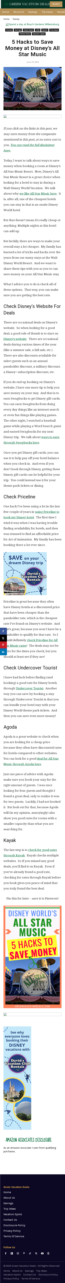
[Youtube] (42, 1253)
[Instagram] (18, 1253)
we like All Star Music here (38, 193)
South (44, 30)
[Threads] (48, 1253)
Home (6, 19)
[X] (36, 1253)
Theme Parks (25, 34)
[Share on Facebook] (3, 631)
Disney (16, 19)
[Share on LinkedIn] (3, 651)
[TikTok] (30, 1253)
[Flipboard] (12, 1253)
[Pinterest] (24, 1253)
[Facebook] (5, 1253)
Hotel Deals (28, 30)
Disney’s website (15, 339)
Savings (18, 30)
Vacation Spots (39, 34)
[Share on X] (3, 638)
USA (37, 30)
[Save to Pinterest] (3, 645)
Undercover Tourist (29, 688)
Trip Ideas (54, 30)
